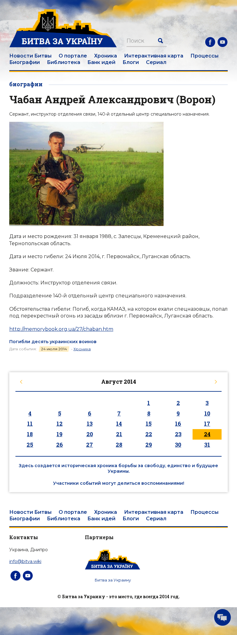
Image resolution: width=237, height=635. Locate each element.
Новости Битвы (30, 56)
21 (119, 434)
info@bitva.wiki (25, 561)
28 (119, 444)
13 (90, 423)
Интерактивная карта (153, 56)
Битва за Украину (113, 579)
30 (178, 444)
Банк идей (101, 62)
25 (30, 444)
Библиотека (63, 62)
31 (207, 444)
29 (148, 444)
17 (207, 423)
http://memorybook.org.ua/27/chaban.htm (61, 329)
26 (59, 444)
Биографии (24, 62)
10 (207, 413)
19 (59, 434)
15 (149, 423)
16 (178, 423)
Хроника (105, 56)
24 (207, 434)
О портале (73, 56)
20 (89, 434)
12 (59, 423)
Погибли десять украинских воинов (53, 341)
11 (30, 423)
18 (30, 434)
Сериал (156, 62)
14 (119, 423)
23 (178, 434)
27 (89, 444)
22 (148, 434)
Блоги (131, 62)
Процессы (204, 56)
